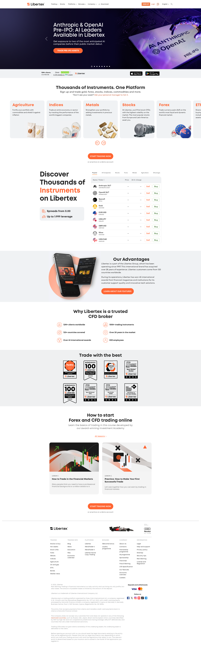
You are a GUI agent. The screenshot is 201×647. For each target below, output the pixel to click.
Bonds (52, 570)
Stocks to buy (55, 543)
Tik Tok (142, 598)
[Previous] (47, 38)
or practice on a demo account (100, 162)
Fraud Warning (124, 563)
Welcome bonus (108, 543)
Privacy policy (142, 549)
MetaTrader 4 (90, 546)
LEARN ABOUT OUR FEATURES (117, 291)
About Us (122, 543)
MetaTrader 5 (90, 549)
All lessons (100, 436)
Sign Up (146, 4)
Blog (69, 543)
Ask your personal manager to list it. (111, 95)
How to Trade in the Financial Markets (72, 479)
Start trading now (100, 156)
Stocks (62, 4)
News (70, 546)
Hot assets (54, 546)
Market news (55, 573)
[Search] (171, 4)
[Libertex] (36, 4)
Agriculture (23, 105)
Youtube (139, 598)
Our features (124, 569)
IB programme (124, 554)
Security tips (141, 555)
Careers (122, 577)
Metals (92, 105)
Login (153, 4)
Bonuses (81, 4)
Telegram (146, 598)
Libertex (88, 543)
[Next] (154, 38)
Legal (139, 543)
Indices (56, 105)
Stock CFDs (54, 549)
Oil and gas (54, 564)
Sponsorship (124, 557)
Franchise (123, 560)
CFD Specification (126, 566)
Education (71, 549)
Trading (54, 4)
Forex (164, 105)
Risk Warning (141, 558)
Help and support (143, 546)
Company (91, 4)
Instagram (135, 598)
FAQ (69, 552)
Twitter (132, 598)
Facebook (128, 598)
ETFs (51, 567)
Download (105, 4)
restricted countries (58, 618)
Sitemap (140, 552)
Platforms (71, 4)
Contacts (122, 546)
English (165, 4)
